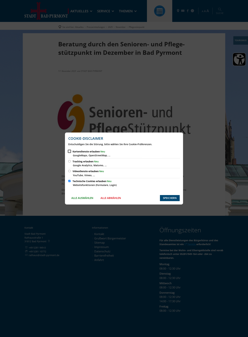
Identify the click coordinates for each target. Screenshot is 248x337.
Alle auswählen (82, 198)
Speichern (170, 198)
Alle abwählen (111, 198)
